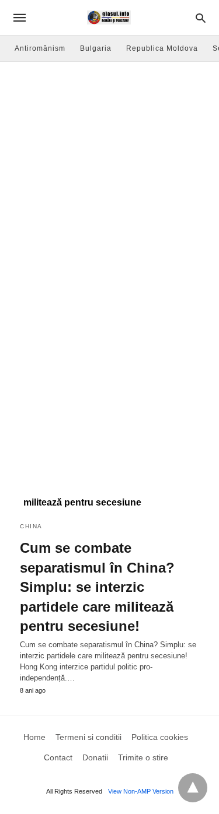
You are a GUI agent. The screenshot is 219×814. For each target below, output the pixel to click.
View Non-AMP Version (140, 791)
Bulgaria (96, 48)
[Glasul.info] (109, 17)
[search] (200, 17)
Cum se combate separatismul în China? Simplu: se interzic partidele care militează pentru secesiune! (97, 587)
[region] (109, 385)
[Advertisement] (109, 177)
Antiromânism (40, 48)
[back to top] (192, 787)
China (31, 526)
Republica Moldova (162, 48)
